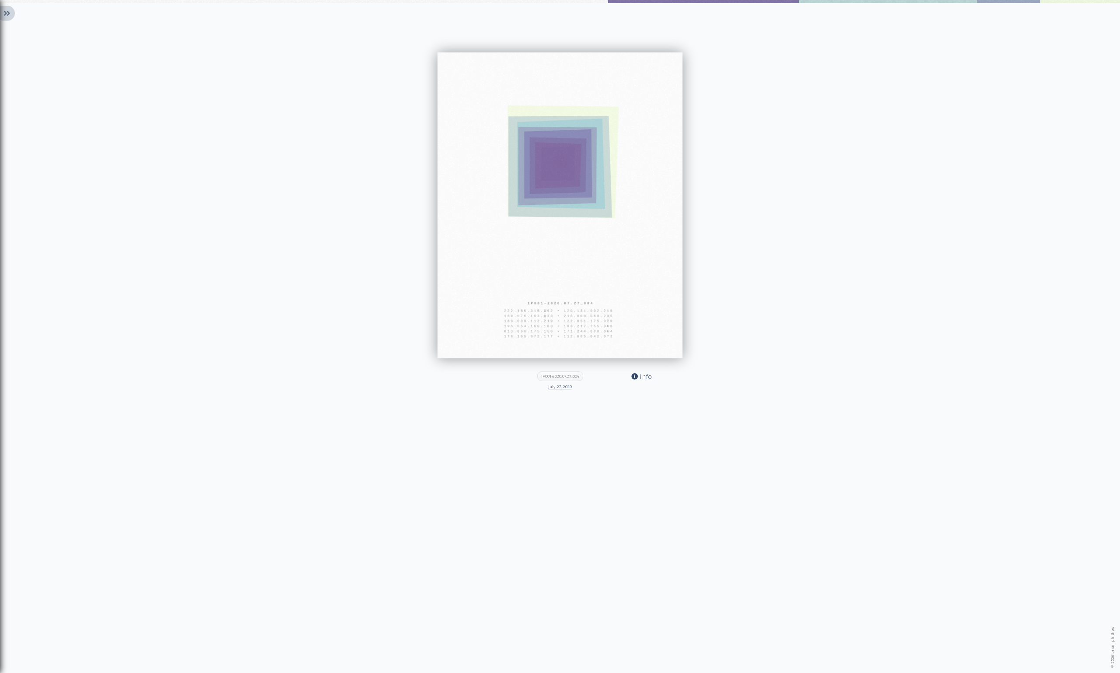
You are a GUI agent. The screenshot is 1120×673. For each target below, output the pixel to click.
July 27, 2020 (560, 386)
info (645, 377)
